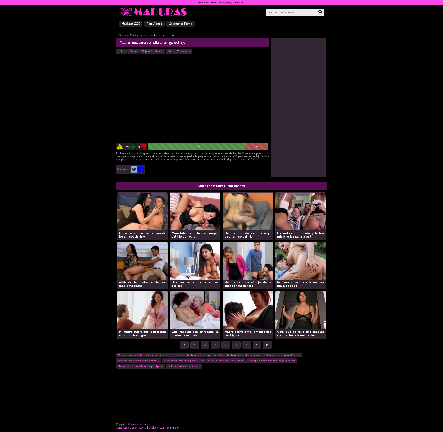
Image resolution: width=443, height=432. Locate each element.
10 (267, 345)
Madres (134, 51)
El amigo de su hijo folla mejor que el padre (140, 366)
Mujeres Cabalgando (153, 51)
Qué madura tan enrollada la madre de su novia (195, 333)
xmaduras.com (139, 424)
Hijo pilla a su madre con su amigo (226, 360)
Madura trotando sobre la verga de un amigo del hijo (247, 234)
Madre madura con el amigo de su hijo (184, 360)
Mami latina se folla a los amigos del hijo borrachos (195, 234)
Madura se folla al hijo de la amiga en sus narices (247, 284)
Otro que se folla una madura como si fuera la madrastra (300, 333)
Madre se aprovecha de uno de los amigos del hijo (142, 234)
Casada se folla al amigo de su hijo (191, 355)
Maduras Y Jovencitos (179, 51)
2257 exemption (169, 427)
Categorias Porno (180, 24)
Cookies (153, 427)
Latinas (122, 51)
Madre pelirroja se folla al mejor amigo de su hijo (143, 355)
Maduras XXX (130, 24)
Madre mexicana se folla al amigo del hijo (153, 42)
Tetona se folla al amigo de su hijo (282, 355)
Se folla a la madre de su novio (184, 366)
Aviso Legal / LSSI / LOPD (131, 427)
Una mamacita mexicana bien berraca (195, 284)
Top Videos (154, 24)
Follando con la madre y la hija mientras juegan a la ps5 (300, 234)
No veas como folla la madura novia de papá (300, 284)
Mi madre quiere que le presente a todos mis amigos (142, 333)
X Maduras (122, 35)
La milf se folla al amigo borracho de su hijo (237, 355)
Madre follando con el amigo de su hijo (138, 360)
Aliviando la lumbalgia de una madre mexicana (142, 284)
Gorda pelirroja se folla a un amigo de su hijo (271, 360)
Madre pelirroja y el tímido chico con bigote (247, 333)
